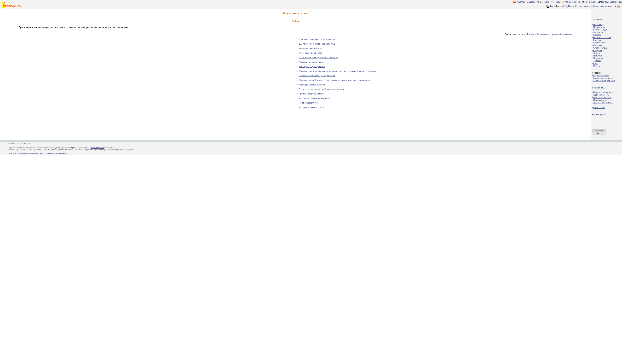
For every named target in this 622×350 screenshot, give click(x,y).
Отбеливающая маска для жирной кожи (317, 76)
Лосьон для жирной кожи (310, 48)
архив (560, 6)
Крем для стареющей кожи (311, 94)
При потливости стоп (309, 103)
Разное (596, 66)
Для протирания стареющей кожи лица (317, 44)
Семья (596, 53)
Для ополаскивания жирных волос (315, 98)
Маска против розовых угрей (312, 85)
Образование (599, 42)
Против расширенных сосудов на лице (317, 39)
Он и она (597, 45)
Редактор (63, 153)
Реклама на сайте (583, 6)
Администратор (51, 153)
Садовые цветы (601, 75)
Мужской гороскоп (602, 97)
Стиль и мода (600, 30)
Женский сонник (572, 2)
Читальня (598, 58)
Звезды (597, 61)
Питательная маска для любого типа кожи (318, 57)
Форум (553, 6)
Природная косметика (611, 2)
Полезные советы (602, 37)
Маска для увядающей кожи (312, 62)
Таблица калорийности (604, 80)
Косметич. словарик (603, 78)
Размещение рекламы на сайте (30, 153)
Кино (595, 63)
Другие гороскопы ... (603, 102)
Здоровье (598, 32)
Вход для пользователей (604, 6)
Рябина (530, 34)
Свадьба (597, 50)
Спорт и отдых (600, 48)
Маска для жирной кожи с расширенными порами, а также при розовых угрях (334, 80)
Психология (599, 27)
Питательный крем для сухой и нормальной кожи (321, 89)
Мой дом (597, 55)
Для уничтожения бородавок (312, 107)
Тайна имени (591, 2)
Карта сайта (599, 107)
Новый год (598, 24)
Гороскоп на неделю (603, 92)
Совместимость (601, 95)
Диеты (532, 2)
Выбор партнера (601, 100)
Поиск (571, 6)
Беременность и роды (550, 2)
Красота (597, 35)
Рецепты (521, 2)
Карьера (597, 40)
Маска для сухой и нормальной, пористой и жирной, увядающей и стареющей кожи (337, 71)
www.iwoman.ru (97, 148)
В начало (597, 19)
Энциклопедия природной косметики (554, 34)
